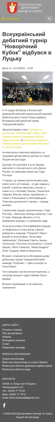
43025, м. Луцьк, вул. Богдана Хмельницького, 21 (19, 385)
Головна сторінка (12, 329)
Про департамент (12, 333)
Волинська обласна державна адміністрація (27, 365)
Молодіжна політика (13, 340)
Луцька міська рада (13, 358)
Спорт (5, 344)
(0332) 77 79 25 (16, 390)
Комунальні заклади (13, 347)
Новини (6, 336)
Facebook (5, 406)
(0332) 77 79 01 (17, 394)
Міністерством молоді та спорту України (25, 362)
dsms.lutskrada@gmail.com (24, 397)
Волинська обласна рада (16, 369)
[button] (27, 88)
